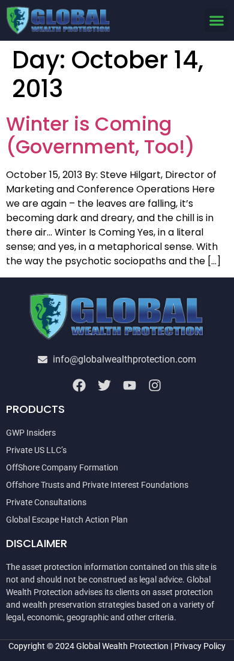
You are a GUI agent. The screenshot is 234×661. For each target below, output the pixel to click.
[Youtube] (129, 385)
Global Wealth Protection (122, 646)
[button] (216, 20)
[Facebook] (79, 385)
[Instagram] (154, 385)
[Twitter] (104, 385)
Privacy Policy (200, 646)
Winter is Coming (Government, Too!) (100, 135)
